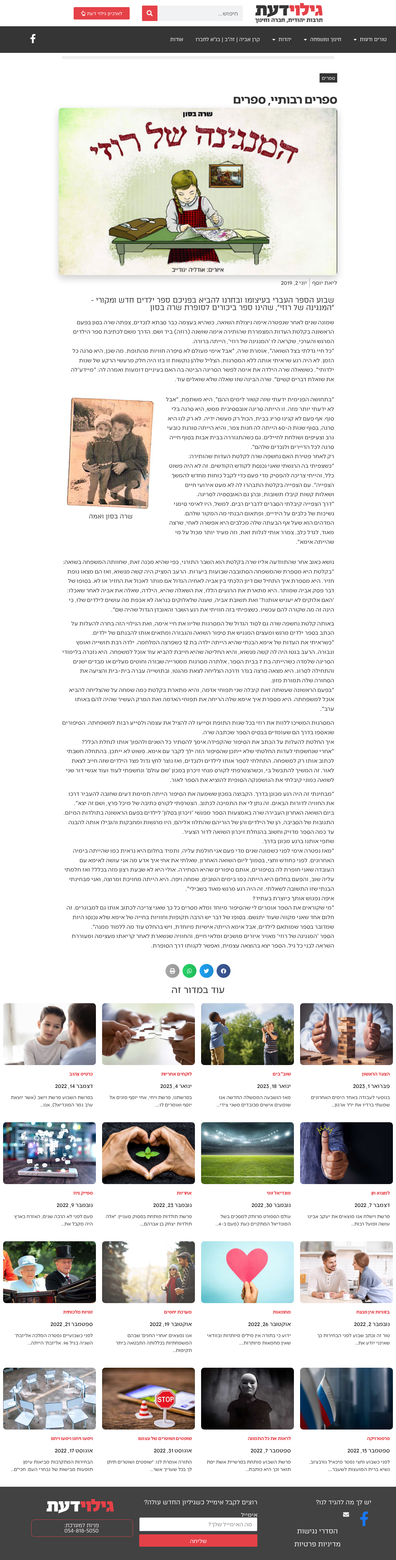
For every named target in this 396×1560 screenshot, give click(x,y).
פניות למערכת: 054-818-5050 (81, 1528)
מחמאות (282, 1312)
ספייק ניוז (83, 1193)
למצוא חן (380, 1193)
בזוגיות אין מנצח (373, 1312)
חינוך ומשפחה (325, 39)
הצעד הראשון (376, 1073)
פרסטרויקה (378, 1438)
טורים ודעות (373, 39)
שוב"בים (282, 1073)
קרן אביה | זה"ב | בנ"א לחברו (228, 39)
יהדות (284, 39)
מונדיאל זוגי (279, 1193)
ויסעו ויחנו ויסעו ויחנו (72, 1438)
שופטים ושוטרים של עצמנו (165, 1438)
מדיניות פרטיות (317, 1544)
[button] (223, 971)
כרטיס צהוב (81, 1073)
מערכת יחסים (178, 1312)
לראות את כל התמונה (269, 1438)
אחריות (184, 1193)
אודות (176, 39)
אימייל (249, 1514)
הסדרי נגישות (317, 1531)
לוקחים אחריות (176, 1073)
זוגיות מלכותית (78, 1312)
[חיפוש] (149, 13)
